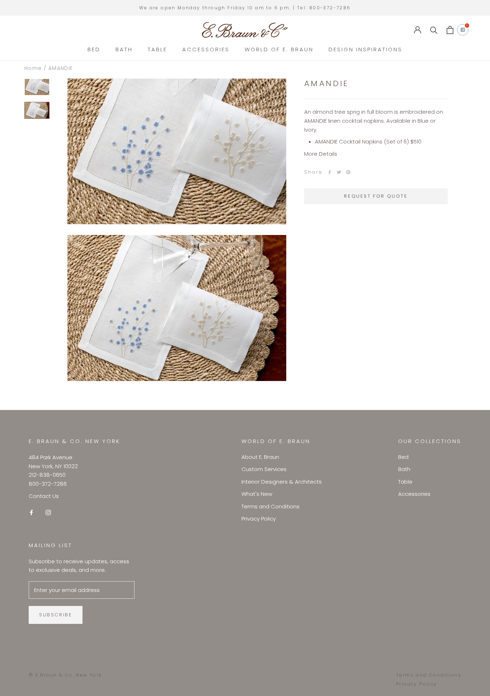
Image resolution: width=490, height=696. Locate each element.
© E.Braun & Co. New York (65, 675)
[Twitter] (339, 172)
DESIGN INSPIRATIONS (365, 49)
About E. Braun (260, 457)
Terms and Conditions (270, 506)
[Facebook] (330, 172)
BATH (124, 49)
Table (405, 481)
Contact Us (44, 496)
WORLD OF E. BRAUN (279, 49)
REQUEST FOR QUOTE (375, 196)
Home (33, 68)
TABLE (157, 49)
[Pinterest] (348, 172)
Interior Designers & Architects (281, 481)
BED (94, 49)
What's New (256, 494)
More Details (320, 153)
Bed (403, 457)
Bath (404, 469)
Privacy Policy (258, 518)
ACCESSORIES (206, 49)
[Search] (434, 30)
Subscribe (55, 614)
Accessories (414, 494)
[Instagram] (48, 512)
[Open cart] (450, 30)
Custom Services (264, 469)
